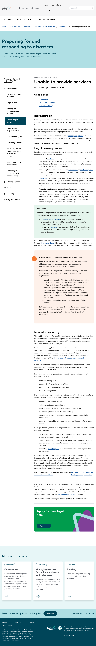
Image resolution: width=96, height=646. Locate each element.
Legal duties (12, 103)
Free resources (8, 19)
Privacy (4, 622)
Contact (32, 622)
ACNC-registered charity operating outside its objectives (14, 152)
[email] (63, 87)
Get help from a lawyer (47, 19)
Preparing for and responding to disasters (39, 26)
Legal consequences (47, 102)
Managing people (14, 182)
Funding (10, 194)
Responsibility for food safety (14, 164)
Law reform (56, 5)
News (46, 5)
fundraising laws (86, 170)
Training (31, 19)
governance (73, 170)
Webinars (21, 19)
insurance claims (48, 243)
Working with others (12, 200)
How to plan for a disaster (14, 95)
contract (50, 159)
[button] (81, 8)
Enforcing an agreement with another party (13, 173)
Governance (63, 26)
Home (4, 26)
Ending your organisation (81, 475)
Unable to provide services (14, 121)
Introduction (44, 99)
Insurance (7, 188)
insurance (53, 227)
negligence (43, 178)
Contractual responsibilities (13, 129)
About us (52, 11)
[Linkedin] (89, 613)
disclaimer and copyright (68, 494)
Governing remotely (15, 143)
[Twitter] (60, 87)
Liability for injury (14, 137)
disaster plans (53, 449)
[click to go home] (20, 8)
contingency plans (75, 136)
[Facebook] (58, 87)
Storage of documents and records (13, 111)
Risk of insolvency (46, 106)
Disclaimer (17, 622)
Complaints (7, 625)
